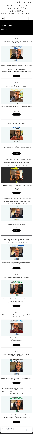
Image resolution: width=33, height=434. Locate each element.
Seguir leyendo (16, 114)
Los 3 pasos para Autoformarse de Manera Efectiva (16, 163)
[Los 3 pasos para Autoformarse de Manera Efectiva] (16, 175)
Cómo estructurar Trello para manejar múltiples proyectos (16, 315)
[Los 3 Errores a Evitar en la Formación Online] (16, 212)
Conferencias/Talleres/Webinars (12, 37)
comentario (25, 86)
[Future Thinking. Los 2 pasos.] (16, 134)
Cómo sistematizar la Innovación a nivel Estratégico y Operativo (16, 240)
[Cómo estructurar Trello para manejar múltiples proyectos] (16, 327)
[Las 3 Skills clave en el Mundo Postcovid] (16, 288)
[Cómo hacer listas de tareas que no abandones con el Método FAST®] (16, 404)
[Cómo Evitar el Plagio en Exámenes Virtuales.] (16, 96)
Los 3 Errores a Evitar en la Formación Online (16, 201)
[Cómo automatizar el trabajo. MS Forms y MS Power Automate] (16, 366)
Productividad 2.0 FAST (24, 37)
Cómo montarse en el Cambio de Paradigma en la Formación (16, 41)
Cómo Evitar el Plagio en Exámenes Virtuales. (16, 85)
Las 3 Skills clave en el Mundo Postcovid (16, 277)
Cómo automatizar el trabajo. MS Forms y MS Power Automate (16, 354)
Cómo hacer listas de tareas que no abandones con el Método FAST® (16, 392)
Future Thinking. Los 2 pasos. (16, 123)
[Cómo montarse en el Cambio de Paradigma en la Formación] (16, 53)
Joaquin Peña (19, 86)
